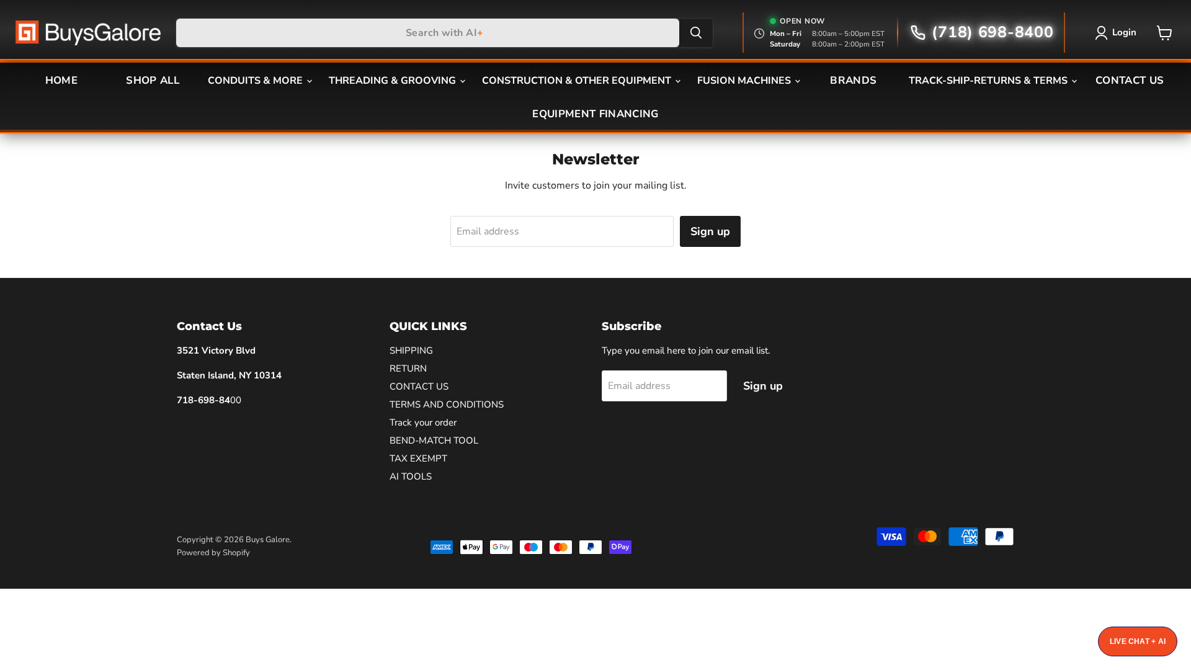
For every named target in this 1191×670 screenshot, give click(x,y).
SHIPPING (411, 350)
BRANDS (853, 80)
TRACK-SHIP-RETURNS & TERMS (989, 80)
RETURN (408, 368)
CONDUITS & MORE (256, 80)
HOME (61, 80)
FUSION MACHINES (745, 80)
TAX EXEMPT (418, 458)
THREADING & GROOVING (393, 80)
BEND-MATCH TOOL (434, 440)
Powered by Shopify (213, 552)
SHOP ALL (152, 80)
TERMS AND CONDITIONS (447, 404)
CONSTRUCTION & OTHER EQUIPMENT (578, 80)
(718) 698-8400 (992, 32)
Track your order (423, 422)
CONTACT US (1129, 80)
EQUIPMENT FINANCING (595, 114)
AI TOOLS (411, 476)
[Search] (696, 33)
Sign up (710, 231)
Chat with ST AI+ (1137, 641)
